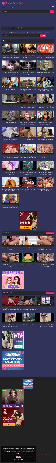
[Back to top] (51, 458)
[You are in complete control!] (13, 407)
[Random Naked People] (28, 3)
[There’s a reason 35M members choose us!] (28, 229)
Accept (19, 456)
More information (18, 459)
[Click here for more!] (13, 288)
